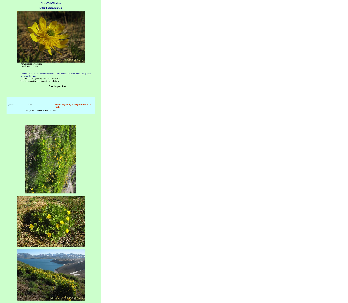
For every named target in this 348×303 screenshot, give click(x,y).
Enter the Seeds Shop (50, 8)
